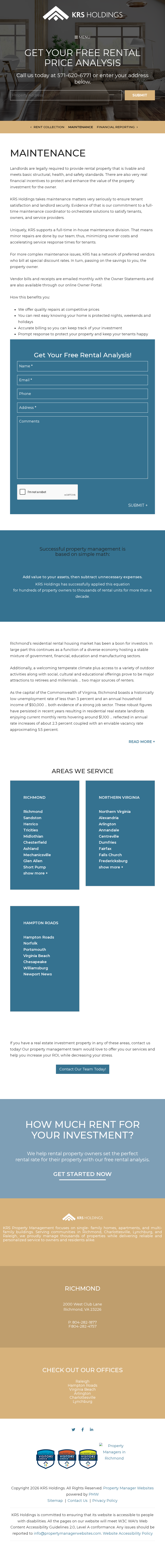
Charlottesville (83, 1397)
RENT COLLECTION (49, 127)
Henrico (30, 824)
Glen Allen (32, 861)
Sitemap (55, 1500)
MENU (84, 37)
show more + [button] (35, 873)
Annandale (109, 830)
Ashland (31, 848)
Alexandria (109, 818)
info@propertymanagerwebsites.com (67, 1533)
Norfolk (30, 943)
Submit (139, 95)
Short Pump (34, 867)
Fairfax (105, 848)
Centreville (109, 836)
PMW (94, 1494)
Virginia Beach (36, 956)
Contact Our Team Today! (82, 1069)
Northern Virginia (115, 811)
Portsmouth (34, 949)
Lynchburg (82, 1401)
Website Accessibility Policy (128, 1533)
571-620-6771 (74, 75)
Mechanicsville (37, 855)
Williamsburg (35, 968)
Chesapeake (35, 962)
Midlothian (33, 836)
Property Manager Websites (128, 1488)
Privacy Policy (105, 1500)
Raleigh (83, 1381)
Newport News (37, 974)
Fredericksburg (113, 861)
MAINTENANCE (80, 127)
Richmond (33, 811)
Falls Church (110, 855)
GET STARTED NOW (82, 1174)
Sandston (32, 818)
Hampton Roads (38, 937)
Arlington (107, 824)
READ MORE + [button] (142, 742)
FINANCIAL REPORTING (116, 127)
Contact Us (78, 1500)
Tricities (30, 830)
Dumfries (107, 842)
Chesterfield (35, 842)
